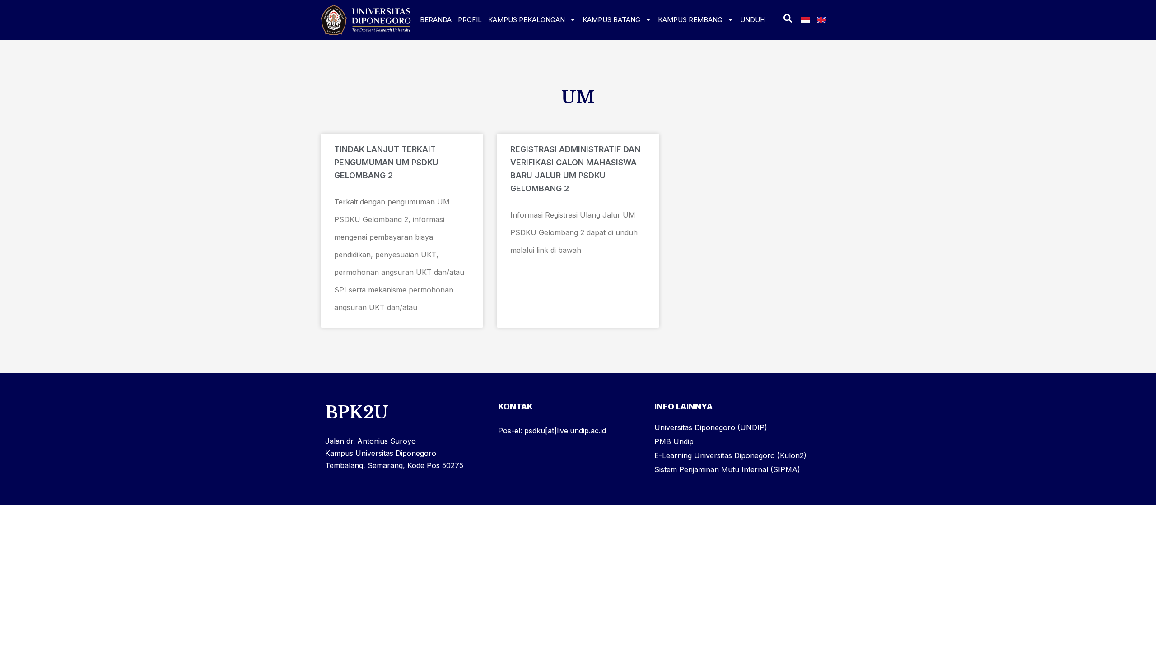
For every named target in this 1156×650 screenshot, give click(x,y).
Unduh (752, 19)
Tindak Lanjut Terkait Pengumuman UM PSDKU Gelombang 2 (386, 162)
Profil (470, 19)
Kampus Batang (611, 19)
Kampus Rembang (690, 19)
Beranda (436, 19)
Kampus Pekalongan (526, 19)
